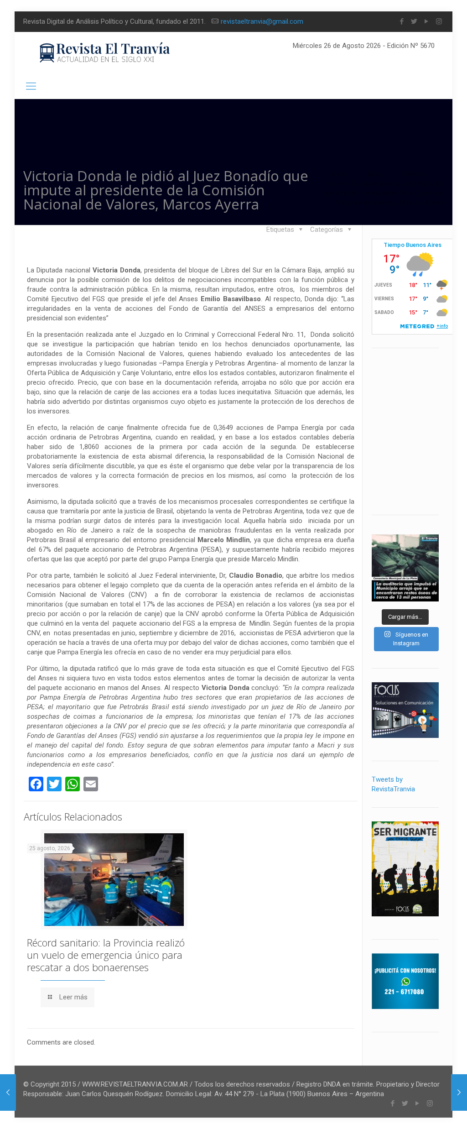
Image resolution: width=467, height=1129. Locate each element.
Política (412, 174)
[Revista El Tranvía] (105, 52)
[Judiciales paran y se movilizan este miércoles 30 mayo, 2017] (8, 1092)
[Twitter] (414, 21)
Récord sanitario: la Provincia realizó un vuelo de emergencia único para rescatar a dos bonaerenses (106, 955)
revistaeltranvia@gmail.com (262, 21)
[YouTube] (426, 21)
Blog (374, 174)
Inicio (339, 174)
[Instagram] (439, 21)
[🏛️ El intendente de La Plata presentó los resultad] (405, 567)
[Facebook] (402, 21)
